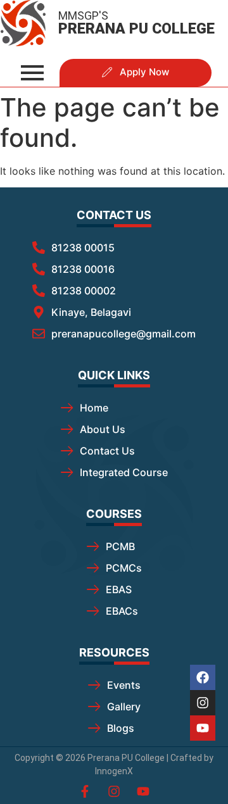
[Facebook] (202, 677)
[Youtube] (202, 728)
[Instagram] (202, 702)
